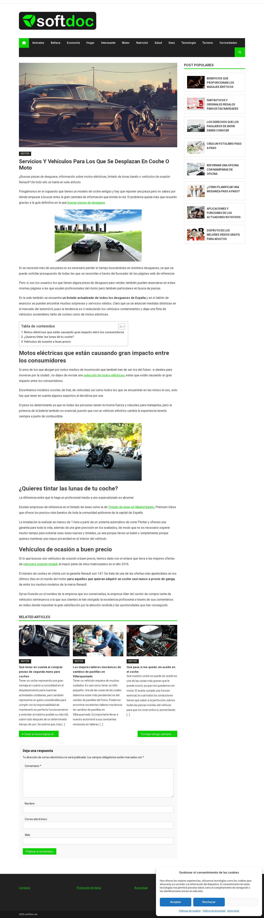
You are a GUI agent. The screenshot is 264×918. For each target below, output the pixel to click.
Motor (126, 42)
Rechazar (209, 902)
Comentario (33, 766)
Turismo (207, 42)
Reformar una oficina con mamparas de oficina (223, 169)
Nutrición (142, 42)
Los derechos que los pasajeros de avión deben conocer (223, 126)
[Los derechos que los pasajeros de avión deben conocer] (196, 125)
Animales (38, 42)
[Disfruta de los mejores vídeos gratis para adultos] (196, 234)
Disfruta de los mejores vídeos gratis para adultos (223, 234)
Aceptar (175, 902)
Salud (158, 42)
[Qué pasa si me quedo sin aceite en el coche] (152, 641)
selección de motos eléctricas (103, 375)
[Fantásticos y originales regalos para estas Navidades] (196, 104)
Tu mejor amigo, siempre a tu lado (159, 734)
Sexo (172, 42)
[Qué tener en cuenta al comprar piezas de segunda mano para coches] (44, 641)
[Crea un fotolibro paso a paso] (196, 147)
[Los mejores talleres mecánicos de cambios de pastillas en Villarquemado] (98, 641)
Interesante (108, 42)
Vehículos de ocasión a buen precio (47, 341)
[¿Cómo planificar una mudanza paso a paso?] (196, 191)
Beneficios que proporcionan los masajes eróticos (220, 82)
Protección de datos (89, 887)
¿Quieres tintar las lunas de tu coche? (49, 337)
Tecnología (188, 42)
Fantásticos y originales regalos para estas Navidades (222, 104)
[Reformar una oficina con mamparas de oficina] (196, 169)
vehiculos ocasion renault (40, 564)
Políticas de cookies (190, 911)
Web (27, 834)
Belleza (55, 42)
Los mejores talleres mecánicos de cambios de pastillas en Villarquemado (97, 671)
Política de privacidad (214, 911)
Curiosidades (228, 42)
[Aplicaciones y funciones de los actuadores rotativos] (196, 212)
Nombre (30, 803)
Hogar (90, 42)
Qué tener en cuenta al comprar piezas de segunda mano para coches (41, 671)
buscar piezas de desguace (86, 202)
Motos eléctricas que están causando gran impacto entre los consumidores (74, 332)
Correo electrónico (36, 819)
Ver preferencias (242, 902)
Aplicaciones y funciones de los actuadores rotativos (224, 213)
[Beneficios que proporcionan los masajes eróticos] (196, 82)
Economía (73, 42)
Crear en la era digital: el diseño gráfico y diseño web (41, 734)
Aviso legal (233, 911)
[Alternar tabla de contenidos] (119, 326)
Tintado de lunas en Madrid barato (131, 507)
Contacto (24, 887)
